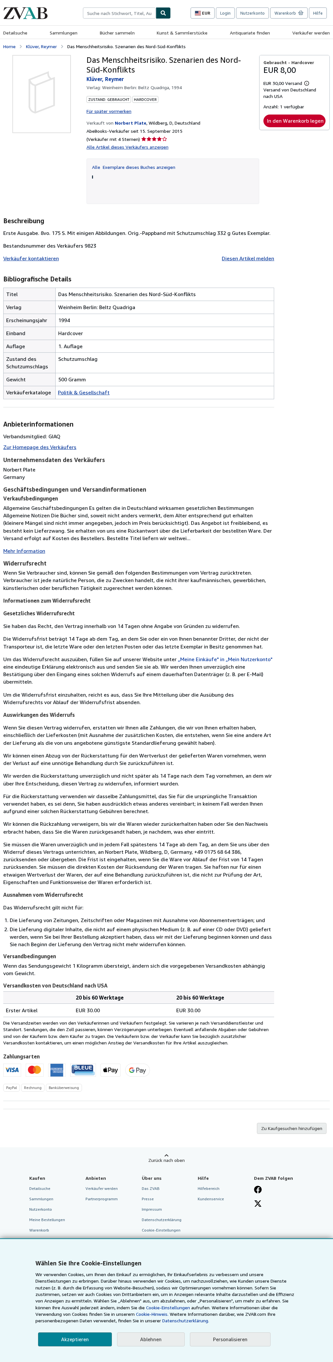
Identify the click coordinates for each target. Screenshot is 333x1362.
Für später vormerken (109, 111)
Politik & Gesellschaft (84, 392)
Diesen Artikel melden (248, 258)
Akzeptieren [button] (75, 1339)
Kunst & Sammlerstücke (182, 32)
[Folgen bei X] (258, 1204)
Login (225, 13)
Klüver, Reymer (41, 46)
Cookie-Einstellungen (168, 1307)
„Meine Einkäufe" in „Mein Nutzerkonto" (225, 659)
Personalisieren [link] (230, 1339)
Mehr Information (24, 551)
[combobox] (119, 13)
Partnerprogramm (102, 1198)
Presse (148, 1198)
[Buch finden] (163, 13)
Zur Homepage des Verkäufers (39, 447)
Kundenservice (211, 1198)
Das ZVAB (151, 1188)
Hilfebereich (209, 1188)
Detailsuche (15, 32)
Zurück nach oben (166, 1160)
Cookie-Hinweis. (152, 1314)
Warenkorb (39, 1230)
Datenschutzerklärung (161, 1219)
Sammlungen (63, 32)
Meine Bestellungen (47, 1219)
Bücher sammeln (117, 32)
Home (9, 46)
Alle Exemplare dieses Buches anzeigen (133, 167)
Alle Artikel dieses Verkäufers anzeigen (127, 147)
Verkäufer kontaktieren (31, 258)
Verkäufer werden (311, 32)
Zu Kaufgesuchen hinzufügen (291, 1128)
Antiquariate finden (250, 32)
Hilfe (318, 13)
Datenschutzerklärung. (185, 1320)
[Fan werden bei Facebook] (258, 1190)
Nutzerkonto (252, 13)
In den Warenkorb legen (295, 120)
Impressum (152, 1209)
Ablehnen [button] (151, 1339)
